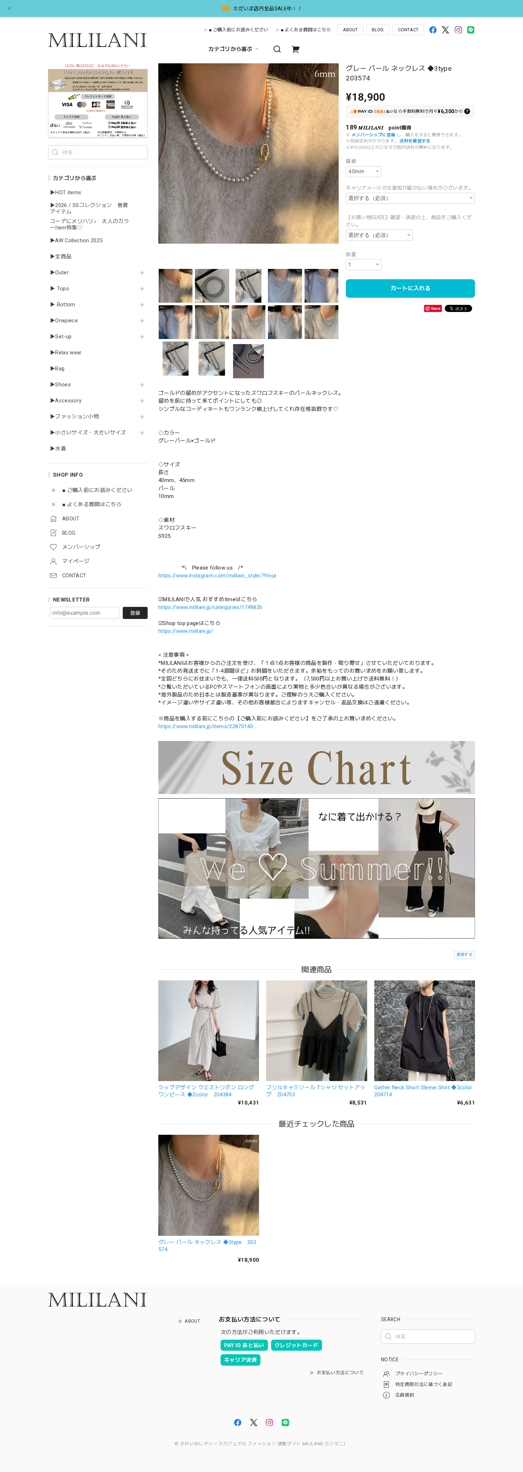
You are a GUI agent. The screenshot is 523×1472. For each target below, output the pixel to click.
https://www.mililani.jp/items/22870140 (205, 726)
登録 (135, 613)
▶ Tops (59, 289)
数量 (351, 254)
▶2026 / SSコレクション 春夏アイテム (89, 208)
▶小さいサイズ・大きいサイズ (88, 433)
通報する (464, 954)
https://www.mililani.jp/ (185, 631)
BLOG (378, 29)
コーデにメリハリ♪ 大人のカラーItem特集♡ (89, 224)
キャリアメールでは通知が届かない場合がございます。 (410, 188)
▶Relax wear (66, 353)
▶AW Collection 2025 (76, 241)
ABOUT (350, 29)
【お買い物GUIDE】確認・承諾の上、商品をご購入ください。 (409, 221)
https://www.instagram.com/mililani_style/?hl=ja (217, 575)
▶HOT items (65, 193)
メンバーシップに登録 (373, 134)
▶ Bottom (62, 305)
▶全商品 (61, 257)
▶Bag (57, 369)
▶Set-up (61, 337)
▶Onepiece (64, 321)
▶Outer (59, 273)
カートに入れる (410, 288)
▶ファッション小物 (74, 417)
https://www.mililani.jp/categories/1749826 (210, 607)
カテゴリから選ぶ (230, 49)
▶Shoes (60, 385)
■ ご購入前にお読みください (238, 29)
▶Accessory (65, 401)
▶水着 (58, 449)
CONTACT (408, 29)
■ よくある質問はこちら (306, 29)
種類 (351, 161)
